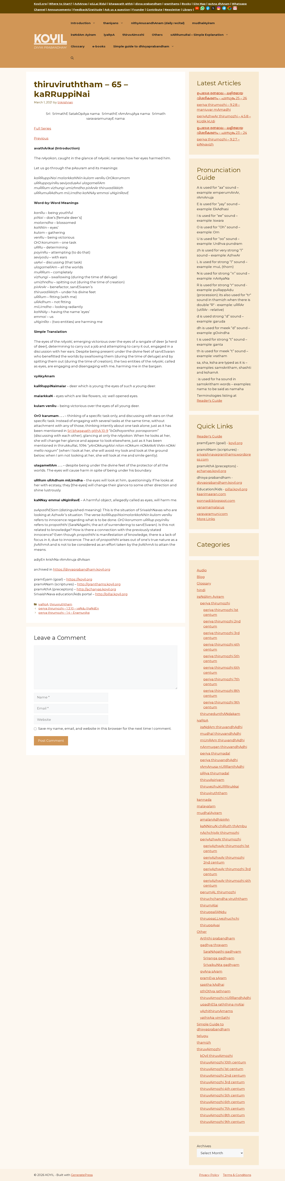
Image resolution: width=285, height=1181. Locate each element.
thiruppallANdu (213, 912)
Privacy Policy (209, 1175)
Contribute (154, 9)
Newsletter (172, 9)
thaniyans (110, 23)
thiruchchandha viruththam (224, 899)
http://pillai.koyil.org (111, 594)
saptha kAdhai (212, 985)
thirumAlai (209, 905)
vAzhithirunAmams (216, 1011)
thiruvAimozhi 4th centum (222, 1089)
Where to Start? (60, 3)
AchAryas (81, 3)
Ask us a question (117, 9)
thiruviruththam (61, 604)
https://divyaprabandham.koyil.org (81, 569)
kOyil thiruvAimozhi (216, 1056)
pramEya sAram (213, 978)
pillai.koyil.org (236, 489)
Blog (201, 577)
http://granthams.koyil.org (99, 584)
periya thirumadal (215, 753)
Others (157, 35)
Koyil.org (40, 3)
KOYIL (50, 38)
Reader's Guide (209, 401)
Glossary (78, 46)
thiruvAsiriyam (212, 780)
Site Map (199, 3)
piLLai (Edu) (98, 3)
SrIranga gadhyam (218, 958)
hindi (201, 590)
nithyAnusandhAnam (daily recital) (157, 23)
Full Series (42, 128)
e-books (98, 46)
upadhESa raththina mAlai (222, 1004)
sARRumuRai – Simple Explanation (197, 35)
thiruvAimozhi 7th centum (222, 1108)
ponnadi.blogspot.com (216, 501)
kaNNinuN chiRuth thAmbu (223, 826)
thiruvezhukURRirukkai (219, 786)
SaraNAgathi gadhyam (222, 952)
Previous (41, 138)
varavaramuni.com (212, 514)
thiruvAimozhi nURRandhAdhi (225, 998)
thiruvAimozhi (133, 35)
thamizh (204, 1042)
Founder (138, 9)
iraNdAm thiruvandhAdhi (221, 727)
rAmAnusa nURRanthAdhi (222, 767)
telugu (202, 1036)
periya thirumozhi (215, 603)
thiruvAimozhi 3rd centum (222, 1082)
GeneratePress (82, 1175)
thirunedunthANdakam (220, 714)
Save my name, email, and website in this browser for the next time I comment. (104, 728)
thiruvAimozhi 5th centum (222, 1095)
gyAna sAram (211, 971)
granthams (172, 3)
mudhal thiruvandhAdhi (220, 734)
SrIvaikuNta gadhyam (221, 965)
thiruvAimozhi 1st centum (221, 1069)
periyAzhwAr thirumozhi (220, 839)
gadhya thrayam (214, 945)
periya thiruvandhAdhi (219, 760)
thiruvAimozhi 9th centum (222, 1122)
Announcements (59, 9)
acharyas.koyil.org (211, 471)
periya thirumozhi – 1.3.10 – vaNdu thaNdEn (68, 608)
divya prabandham (148, 3)
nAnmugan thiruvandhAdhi (223, 747)
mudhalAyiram (203, 23)
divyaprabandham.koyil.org (219, 483)
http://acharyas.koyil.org (96, 589)
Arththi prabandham (217, 938)
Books (186, 3)
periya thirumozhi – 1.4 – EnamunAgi (64, 612)
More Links (206, 519)
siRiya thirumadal (214, 773)
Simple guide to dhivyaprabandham (141, 46)
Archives (204, 1146)
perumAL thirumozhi (218, 892)
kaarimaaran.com (211, 494)
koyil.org (236, 443)
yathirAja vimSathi (215, 1018)
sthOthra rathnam (215, 991)
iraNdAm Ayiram (83, 35)
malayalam (206, 806)
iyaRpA (109, 35)
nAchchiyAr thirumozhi (219, 833)
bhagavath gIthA (121, 3)
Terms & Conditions (237, 1175)
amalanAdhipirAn (215, 819)
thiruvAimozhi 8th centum (222, 1115)
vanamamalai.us (210, 507)
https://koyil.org (79, 579)
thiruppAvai (210, 925)
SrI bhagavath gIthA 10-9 (87, 431)
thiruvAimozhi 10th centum (223, 1062)
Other (202, 932)
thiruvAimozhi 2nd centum (223, 1075)
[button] (72, 58)
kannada (204, 800)
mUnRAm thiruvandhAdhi (222, 740)
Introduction (81, 23)
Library (187, 9)
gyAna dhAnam (219, 3)
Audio (202, 570)
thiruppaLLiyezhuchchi (219, 918)
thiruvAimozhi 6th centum (222, 1102)
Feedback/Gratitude (87, 9)
